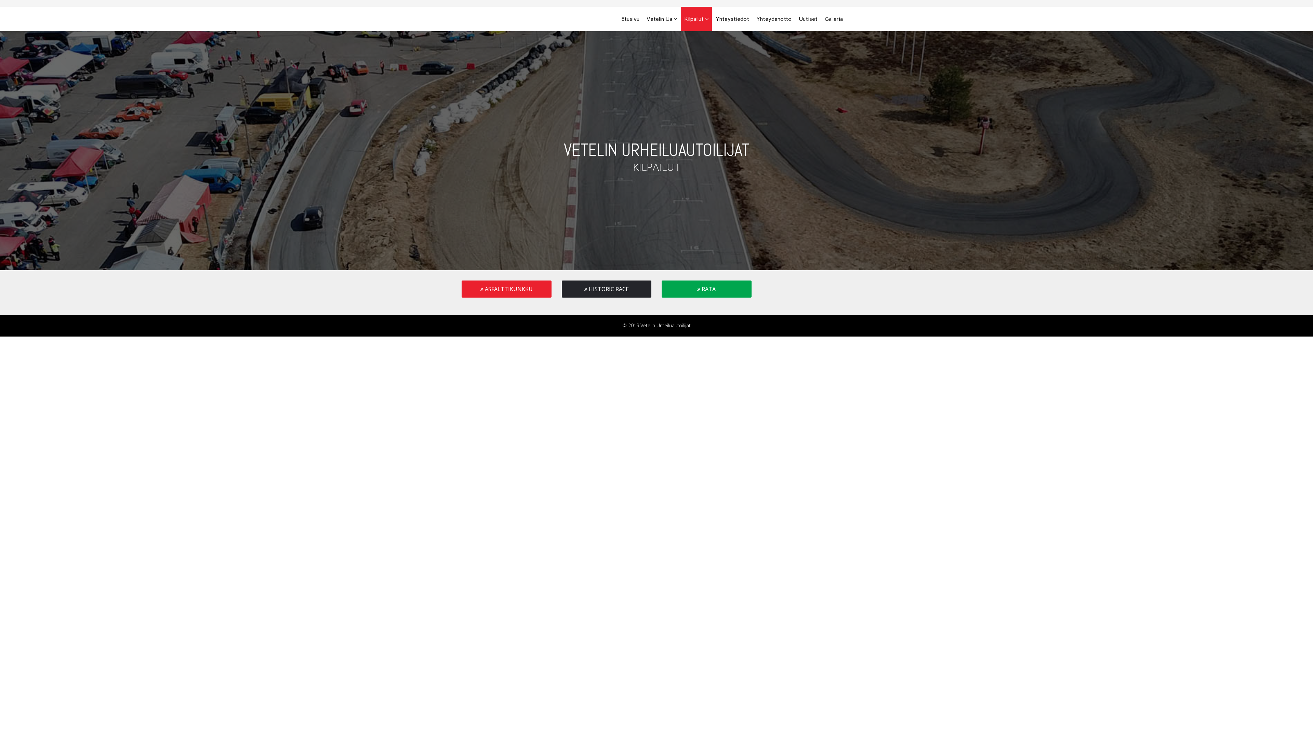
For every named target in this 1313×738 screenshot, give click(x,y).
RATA (708, 289)
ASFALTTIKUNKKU (508, 289)
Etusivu (630, 19)
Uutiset (808, 19)
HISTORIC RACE (608, 289)
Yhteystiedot (732, 19)
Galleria (834, 19)
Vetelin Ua (659, 19)
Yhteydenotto (774, 19)
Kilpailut (694, 19)
